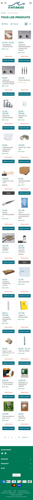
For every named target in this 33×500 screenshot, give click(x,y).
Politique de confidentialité (8, 493)
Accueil (3, 13)
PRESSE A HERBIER (5, 249)
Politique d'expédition (16, 495)
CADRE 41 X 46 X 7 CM (8, 182)
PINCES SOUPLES (24, 80)
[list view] (30, 24)
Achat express (8, 56)
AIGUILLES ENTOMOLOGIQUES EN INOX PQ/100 (8, 82)
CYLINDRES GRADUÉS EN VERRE (6, 319)
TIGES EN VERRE (23, 351)
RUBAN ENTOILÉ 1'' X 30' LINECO (7, 384)
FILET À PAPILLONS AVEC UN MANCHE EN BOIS (24, 215)
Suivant (24, 437)
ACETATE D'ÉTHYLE (21, 251)
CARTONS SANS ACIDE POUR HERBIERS (7, 149)
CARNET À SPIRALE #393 (23, 316)
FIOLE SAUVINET (23, 282)
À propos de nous (22, 491)
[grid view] (26, 24)
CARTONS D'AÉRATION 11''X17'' (6, 283)
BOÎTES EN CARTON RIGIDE (7, 117)
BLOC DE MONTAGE (21, 417)
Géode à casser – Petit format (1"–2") (8, 352)
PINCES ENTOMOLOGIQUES (8, 214)
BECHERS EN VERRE (22, 117)
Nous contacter (8, 491)
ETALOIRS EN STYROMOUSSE (7, 46)
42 (19, 437)
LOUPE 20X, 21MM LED (24, 148)
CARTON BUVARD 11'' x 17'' (24, 182)
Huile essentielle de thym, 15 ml (8, 417)
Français (15, 475)
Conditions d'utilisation (24, 493)
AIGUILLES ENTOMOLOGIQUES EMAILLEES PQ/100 (24, 47)
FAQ (15, 491)
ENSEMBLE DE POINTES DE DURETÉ (23, 384)
